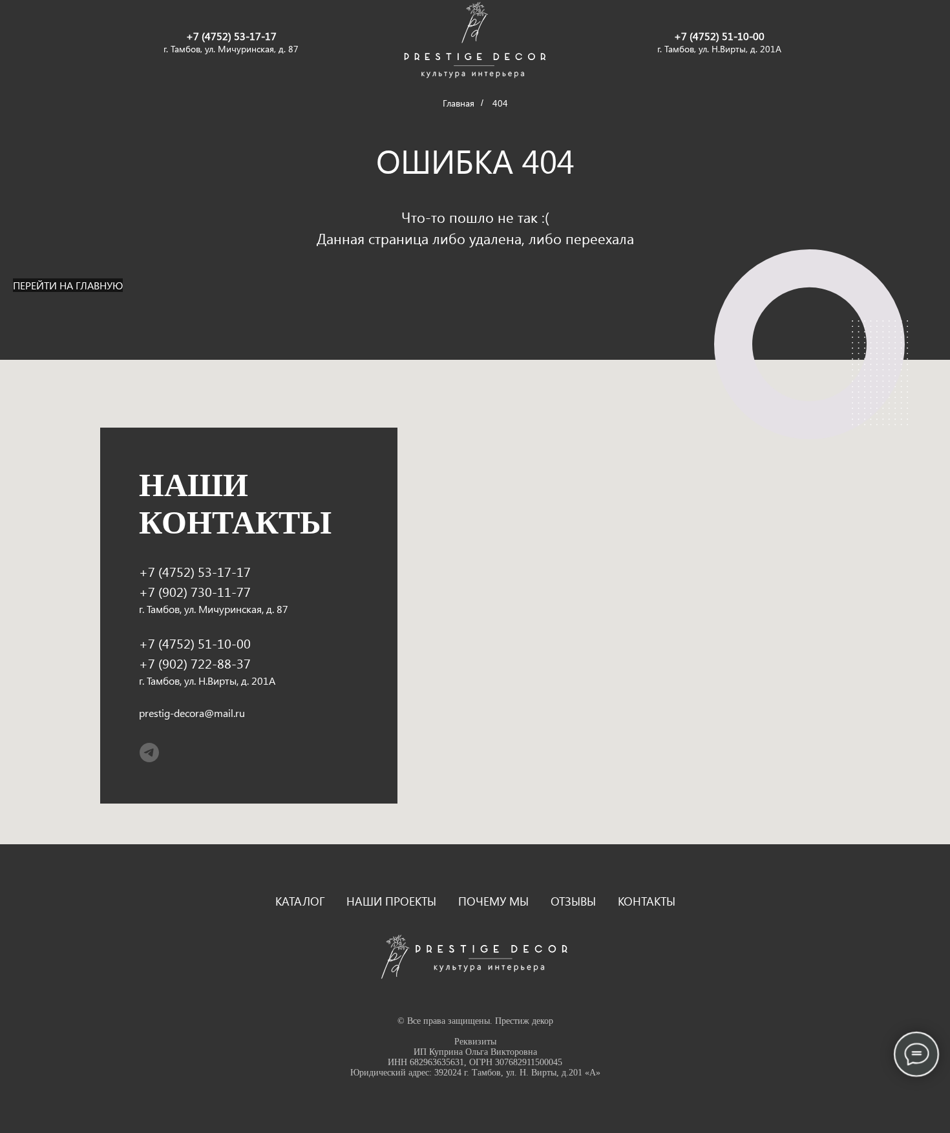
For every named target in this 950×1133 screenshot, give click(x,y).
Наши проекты (391, 901)
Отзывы (573, 901)
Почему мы (493, 901)
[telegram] (149, 752)
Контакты (646, 901)
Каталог (299, 901)
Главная (458, 103)
